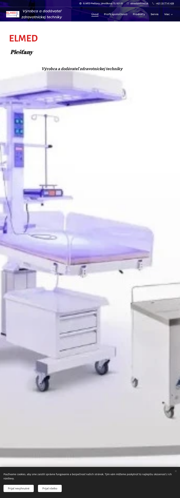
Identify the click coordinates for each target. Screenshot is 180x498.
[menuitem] (96, 14)
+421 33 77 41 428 (165, 3)
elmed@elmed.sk (139, 3)
